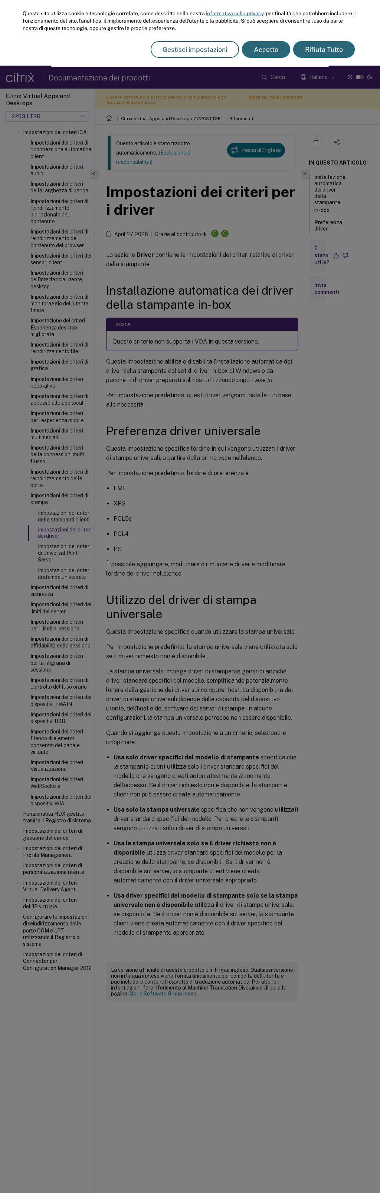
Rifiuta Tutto (324, 49)
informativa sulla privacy (234, 13)
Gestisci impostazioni (195, 49)
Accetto (266, 49)
